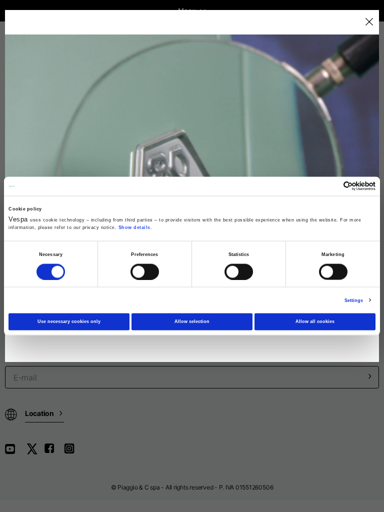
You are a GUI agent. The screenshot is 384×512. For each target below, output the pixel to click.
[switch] (144, 272)
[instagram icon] (73, 452)
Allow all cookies (315, 321)
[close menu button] (368, 22)
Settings (354, 300)
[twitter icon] (35, 452)
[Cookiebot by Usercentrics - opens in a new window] (332, 186)
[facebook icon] (54, 452)
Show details (134, 227)
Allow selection (192, 321)
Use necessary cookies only (69, 321)
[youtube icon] (16, 452)
